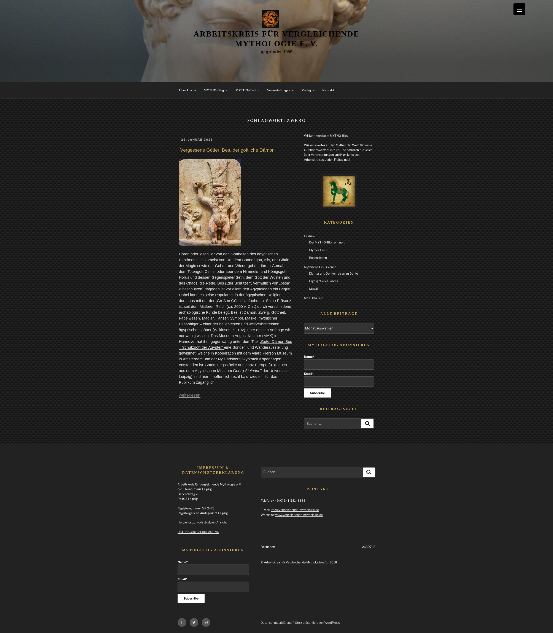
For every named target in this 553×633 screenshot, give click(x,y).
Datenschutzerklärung (276, 622)
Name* (309, 356)
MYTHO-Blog (214, 90)
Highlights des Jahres (323, 281)
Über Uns (185, 90)
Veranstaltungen (278, 90)
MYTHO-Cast (245, 90)
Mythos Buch (318, 250)
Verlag (306, 90)
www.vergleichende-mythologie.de (299, 515)
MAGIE (314, 289)
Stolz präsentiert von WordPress (317, 622)
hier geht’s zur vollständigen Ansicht (202, 522)
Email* (309, 373)
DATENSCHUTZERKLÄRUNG (198, 532)
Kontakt (328, 90)
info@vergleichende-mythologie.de (295, 510)
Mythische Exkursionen (320, 267)
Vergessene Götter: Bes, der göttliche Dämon (227, 150)
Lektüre (309, 236)
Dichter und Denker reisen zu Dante (333, 273)
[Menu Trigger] (519, 9)
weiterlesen (189, 395)
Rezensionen (318, 257)
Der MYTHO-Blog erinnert (327, 242)
